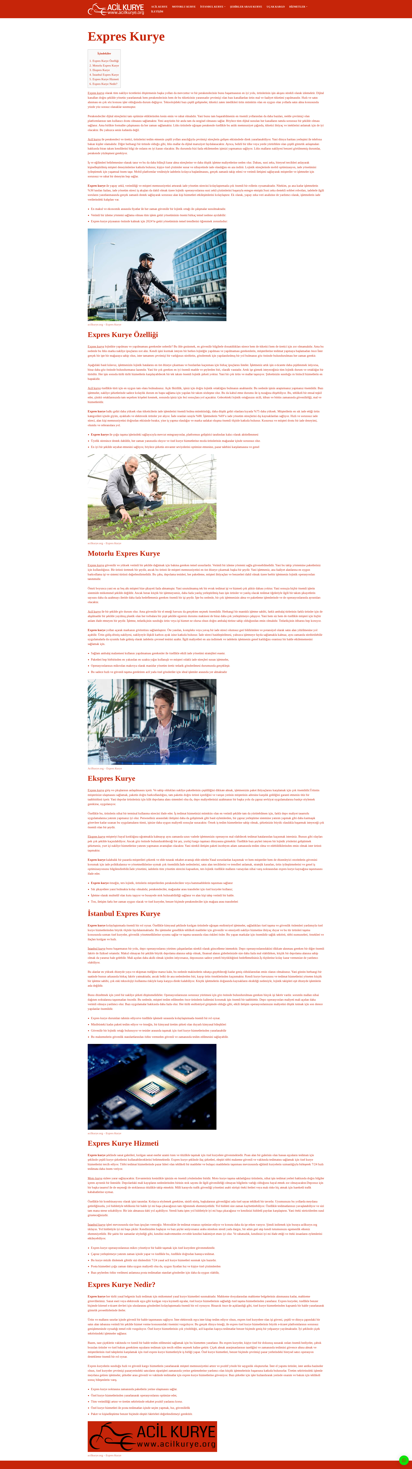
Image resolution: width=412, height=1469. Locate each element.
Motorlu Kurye (184, 6)
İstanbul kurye (96, 948)
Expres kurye (96, 93)
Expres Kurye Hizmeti (104, 79)
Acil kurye (94, 139)
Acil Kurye (159, 6)
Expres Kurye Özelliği (104, 60)
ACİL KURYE (116, 1464)
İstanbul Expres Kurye (104, 74)
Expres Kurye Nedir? (103, 83)
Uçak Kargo (276, 6)
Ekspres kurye (96, 836)
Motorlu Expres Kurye (104, 65)
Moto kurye (95, 1178)
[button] (224, 6)
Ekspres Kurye (99, 70)
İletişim (157, 11)
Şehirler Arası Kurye (246, 6)
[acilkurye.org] (117, 9)
